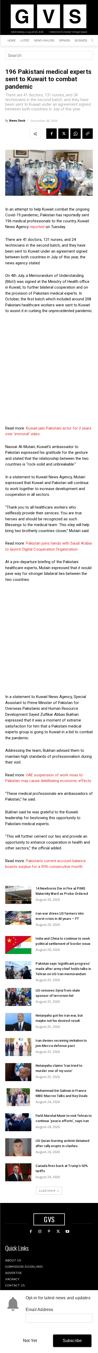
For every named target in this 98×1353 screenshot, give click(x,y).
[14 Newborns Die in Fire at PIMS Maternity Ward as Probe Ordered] (18, 895)
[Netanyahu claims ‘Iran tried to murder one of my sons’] (18, 1072)
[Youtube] (67, 1231)
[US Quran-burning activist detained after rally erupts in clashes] (18, 1147)
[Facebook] (51, 133)
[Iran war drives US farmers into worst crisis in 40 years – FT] (18, 918)
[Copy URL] (87, 133)
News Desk (17, 120)
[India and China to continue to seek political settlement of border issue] (18, 945)
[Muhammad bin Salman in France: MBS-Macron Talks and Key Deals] (18, 1097)
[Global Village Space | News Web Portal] (48, 16)
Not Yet (30, 1340)
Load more (47, 1190)
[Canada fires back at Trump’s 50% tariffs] (18, 1172)
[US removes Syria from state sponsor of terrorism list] (18, 997)
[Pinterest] (49, 1231)
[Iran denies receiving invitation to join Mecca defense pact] (18, 1047)
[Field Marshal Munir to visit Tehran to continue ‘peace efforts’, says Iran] (18, 1122)
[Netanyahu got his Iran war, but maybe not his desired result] (18, 1022)
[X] (63, 133)
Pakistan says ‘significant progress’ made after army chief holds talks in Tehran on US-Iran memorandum (63, 969)
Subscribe (72, 1340)
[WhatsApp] (75, 133)
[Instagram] (40, 1231)
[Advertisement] (49, 370)
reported (37, 226)
